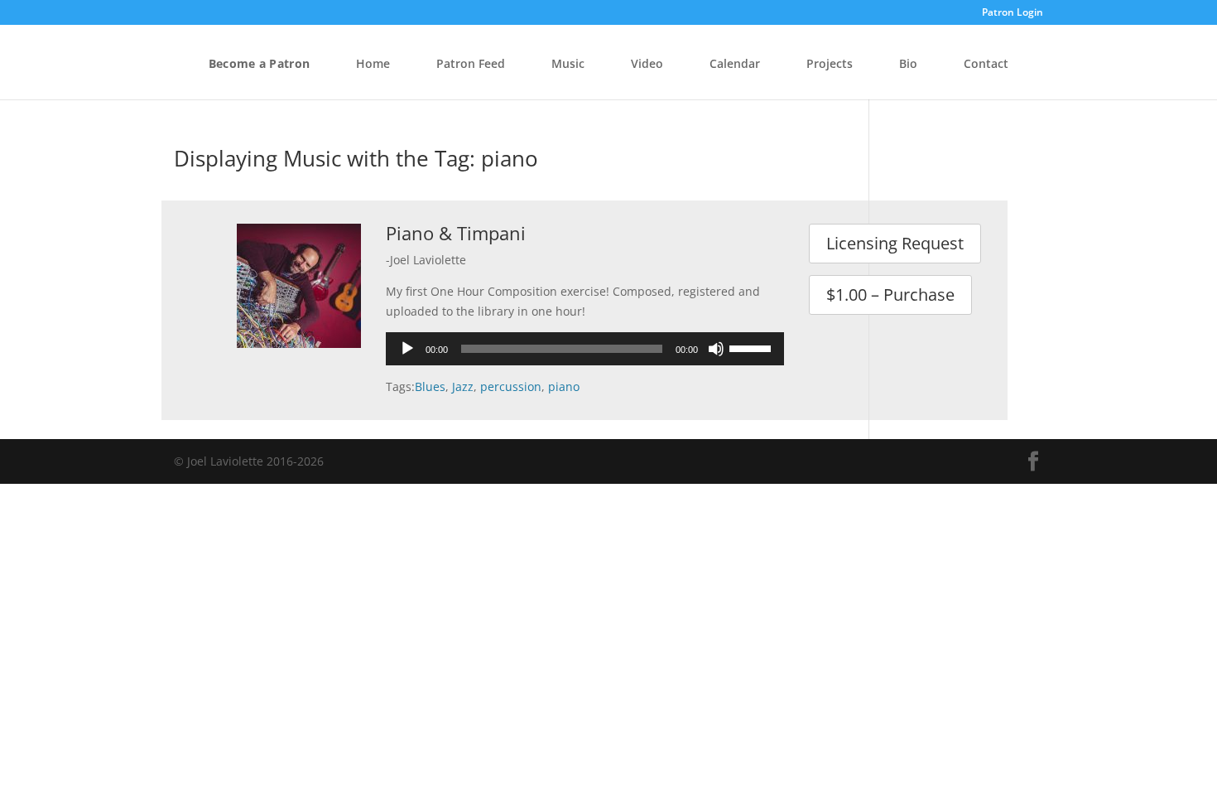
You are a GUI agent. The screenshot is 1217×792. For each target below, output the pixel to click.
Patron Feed (470, 63)
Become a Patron (259, 63)
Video (647, 63)
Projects (829, 63)
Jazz (463, 386)
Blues (430, 386)
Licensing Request (895, 243)
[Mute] (716, 348)
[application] (585, 348)
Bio (908, 63)
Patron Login (1012, 13)
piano (564, 386)
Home (373, 63)
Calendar (735, 63)
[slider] (752, 347)
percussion (510, 386)
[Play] (407, 348)
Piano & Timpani (456, 232)
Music (567, 63)
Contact (986, 63)
